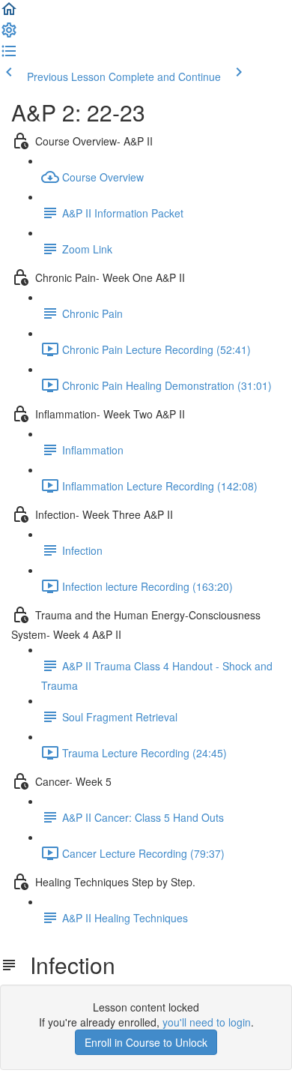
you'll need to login (206, 1022)
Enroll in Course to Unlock (146, 1042)
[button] (9, 13)
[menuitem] (9, 34)
